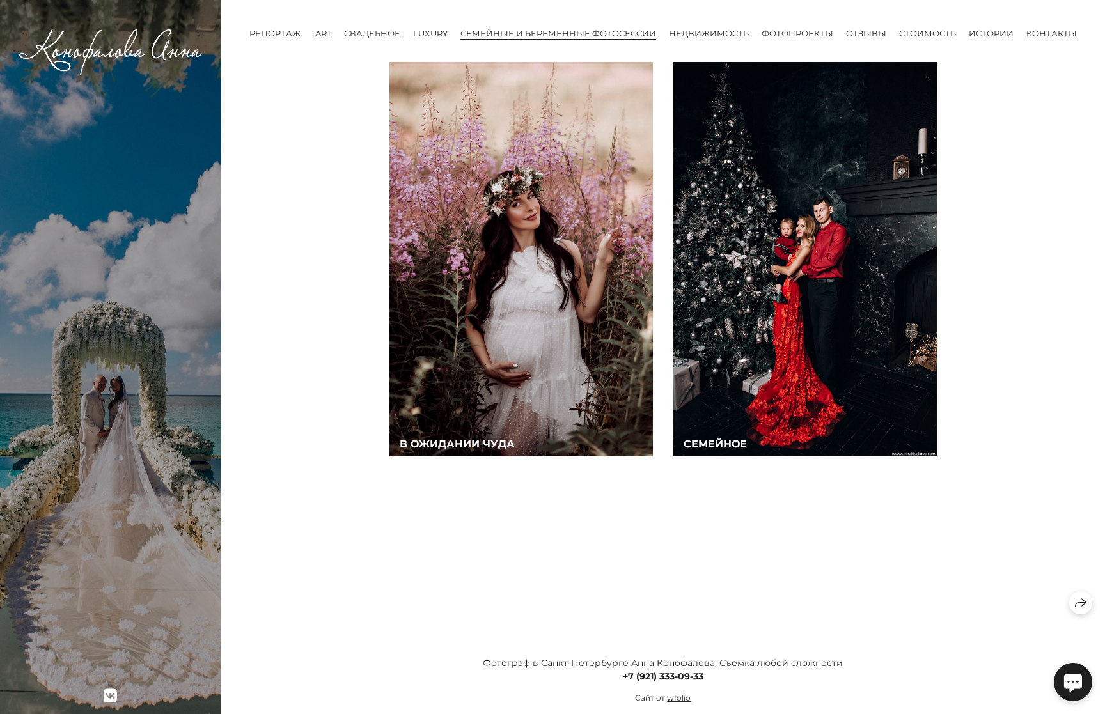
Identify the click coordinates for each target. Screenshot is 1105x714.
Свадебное (372, 33)
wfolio (679, 697)
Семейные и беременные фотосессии (558, 33)
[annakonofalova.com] (110, 52)
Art (323, 33)
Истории (991, 33)
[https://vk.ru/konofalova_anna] (110, 696)
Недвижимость (709, 33)
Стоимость (927, 33)
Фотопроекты (797, 33)
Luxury (430, 33)
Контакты (1051, 33)
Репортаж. (275, 33)
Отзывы (866, 33)
